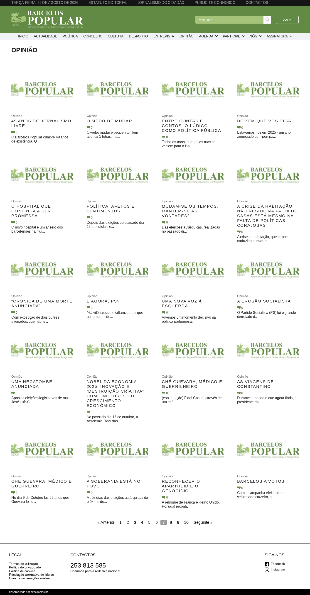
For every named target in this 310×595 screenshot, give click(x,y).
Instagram (278, 569)
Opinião (16, 116)
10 (186, 522)
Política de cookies (22, 571)
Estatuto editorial (108, 3)
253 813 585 (88, 565)
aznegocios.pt (39, 592)
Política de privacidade (25, 567)
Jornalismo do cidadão (161, 3)
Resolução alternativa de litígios (31, 574)
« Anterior (105, 522)
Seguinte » (203, 522)
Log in (287, 19)
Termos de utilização (23, 563)
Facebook (278, 563)
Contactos (257, 3)
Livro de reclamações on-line (29, 578)
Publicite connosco (214, 3)
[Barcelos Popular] (47, 19)
